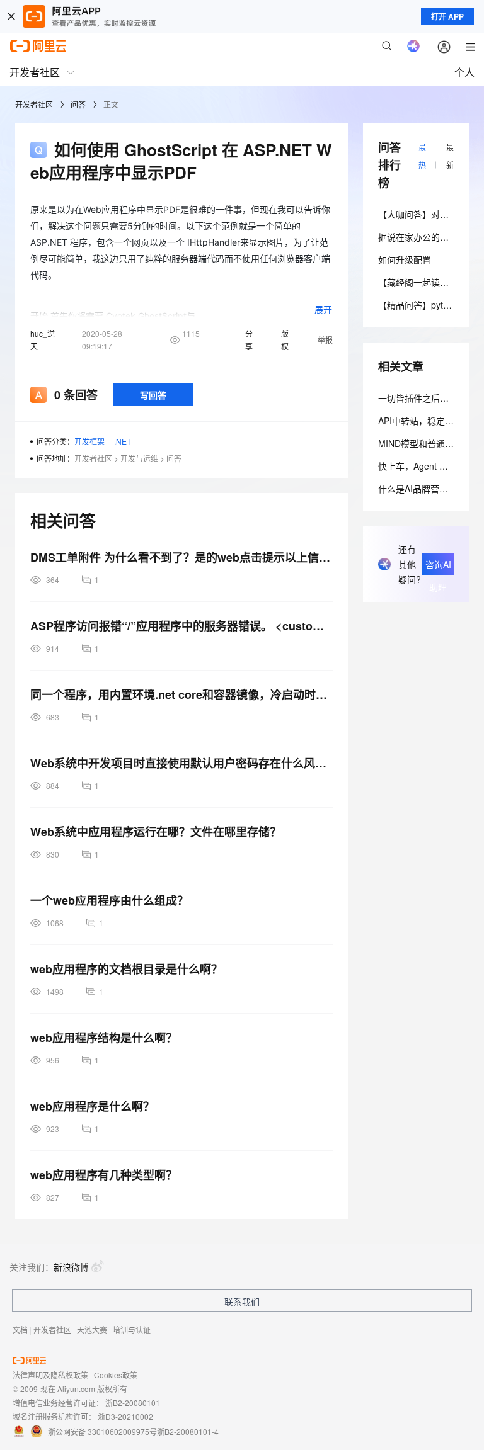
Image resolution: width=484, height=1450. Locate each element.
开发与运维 (139, 458)
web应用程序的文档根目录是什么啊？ (126, 969)
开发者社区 (34, 104)
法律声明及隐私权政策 (50, 1374)
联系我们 (242, 1301)
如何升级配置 (404, 259)
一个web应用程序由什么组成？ (109, 900)
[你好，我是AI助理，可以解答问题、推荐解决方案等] (413, 46)
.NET (122, 441)
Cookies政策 (115, 1374)
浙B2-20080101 (132, 1402)
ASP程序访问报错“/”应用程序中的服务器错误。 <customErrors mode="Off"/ (181, 626)
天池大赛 (92, 1329)
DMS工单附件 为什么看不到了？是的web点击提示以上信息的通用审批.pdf (181, 557)
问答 (78, 104)
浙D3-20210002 (125, 1416)
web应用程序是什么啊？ (92, 1106)
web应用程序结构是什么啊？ (103, 1037)
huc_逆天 (42, 339)
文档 (20, 1329)
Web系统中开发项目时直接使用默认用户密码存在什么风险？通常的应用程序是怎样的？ (181, 763)
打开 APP (447, 16)
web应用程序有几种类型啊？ (103, 1175)
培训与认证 (132, 1329)
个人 (464, 72)
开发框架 (89, 441)
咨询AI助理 (438, 566)
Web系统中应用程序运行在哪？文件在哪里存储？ (155, 832)
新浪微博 (71, 1266)
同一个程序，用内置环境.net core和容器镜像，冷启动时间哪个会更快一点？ (181, 694)
